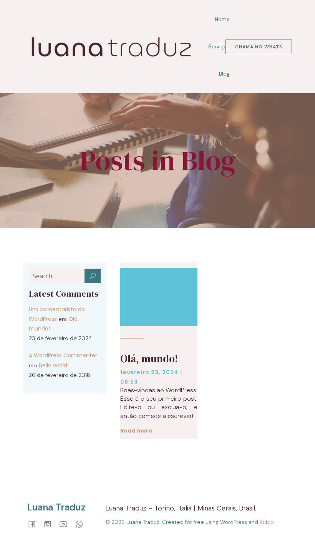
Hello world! (54, 365)
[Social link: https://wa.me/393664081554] (82, 523)
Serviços (219, 46)
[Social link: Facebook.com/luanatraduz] (35, 523)
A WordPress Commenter (63, 355)
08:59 (129, 382)
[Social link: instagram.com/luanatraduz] (50, 523)
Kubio (267, 522)
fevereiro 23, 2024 (149, 372)
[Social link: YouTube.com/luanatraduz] (66, 523)
